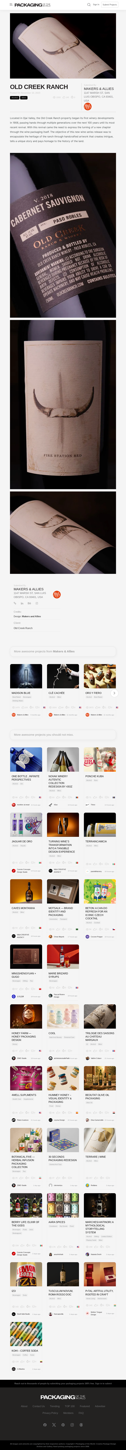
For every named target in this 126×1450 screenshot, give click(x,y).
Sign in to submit (103, 1383)
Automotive (53, 919)
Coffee (25, 1355)
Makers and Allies (31, 616)
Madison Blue (21, 693)
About (24, 1406)
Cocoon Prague (96, 937)
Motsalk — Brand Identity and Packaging (61, 911)
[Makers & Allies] (88, 106)
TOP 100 (70, 1406)
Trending (55, 1406)
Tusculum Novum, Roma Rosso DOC (61, 1293)
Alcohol (15, 98)
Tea (31, 981)
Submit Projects (110, 5)
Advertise (100, 1406)
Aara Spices (57, 1222)
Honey (15, 1044)
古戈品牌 (20, 996)
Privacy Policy (50, 1413)
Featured (85, 1406)
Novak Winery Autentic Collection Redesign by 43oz (60, 781)
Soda (25, 1295)
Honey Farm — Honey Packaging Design (24, 1037)
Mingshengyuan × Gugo (24, 975)
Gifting (25, 981)
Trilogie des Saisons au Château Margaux (99, 1037)
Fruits (25, 1229)
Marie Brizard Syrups (58, 975)
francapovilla (58, 1314)
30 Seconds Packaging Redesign (63, 1159)
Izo (14, 1291)
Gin (21, 784)
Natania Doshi (96, 1254)
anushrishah (58, 1254)
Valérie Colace (96, 1058)
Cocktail (97, 922)
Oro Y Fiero (93, 693)
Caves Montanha (23, 908)
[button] (89, 5)
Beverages (27, 697)
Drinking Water (18, 701)
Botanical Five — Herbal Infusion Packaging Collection (23, 1162)
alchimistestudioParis (61, 1058)
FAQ (81, 1413)
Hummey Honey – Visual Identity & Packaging (60, 1098)
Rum (95, 780)
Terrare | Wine (95, 1157)
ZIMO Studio (21, 1058)
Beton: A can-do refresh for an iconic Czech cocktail (96, 913)
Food (51, 1106)
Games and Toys (55, 1164)
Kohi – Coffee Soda (25, 1350)
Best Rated (17, 697)
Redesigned (17, 1233)
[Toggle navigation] (11, 4)
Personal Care (69, 1037)
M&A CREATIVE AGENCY (60, 870)
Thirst (93, 805)
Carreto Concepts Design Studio (23, 870)
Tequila (23, 845)
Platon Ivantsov (23, 1120)
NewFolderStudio (23, 1314)
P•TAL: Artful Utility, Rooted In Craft (99, 1293)
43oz (56, 805)
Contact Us (39, 1406)
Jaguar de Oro (22, 841)
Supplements (28, 1099)
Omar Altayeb (59, 937)
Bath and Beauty (55, 1037)
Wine (24, 98)
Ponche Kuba (94, 776)
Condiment (53, 1226)
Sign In (96, 4)
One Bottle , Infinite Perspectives (25, 778)
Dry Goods (63, 1226)
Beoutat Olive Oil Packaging (97, 1097)
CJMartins (21, 1369)
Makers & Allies (99, 89)
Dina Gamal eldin (97, 1120)
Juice (31, 1229)
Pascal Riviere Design (59, 996)
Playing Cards (91, 1240)
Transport (63, 919)
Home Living (90, 1298)
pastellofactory (96, 871)
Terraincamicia (96, 841)
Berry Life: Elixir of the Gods (25, 1224)
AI (87, 1044)
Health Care (17, 1099)
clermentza (58, 1185)
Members (68, 1413)
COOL (52, 1033)
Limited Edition (106, 1236)
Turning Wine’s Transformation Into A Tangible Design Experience (62, 846)
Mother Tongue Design (96, 1313)
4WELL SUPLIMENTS (24, 1095)
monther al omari (23, 805)
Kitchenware (102, 1298)
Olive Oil (89, 1102)
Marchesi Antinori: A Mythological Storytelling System (99, 1227)
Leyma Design (59, 1120)
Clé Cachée (57, 693)
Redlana (94, 1185)
